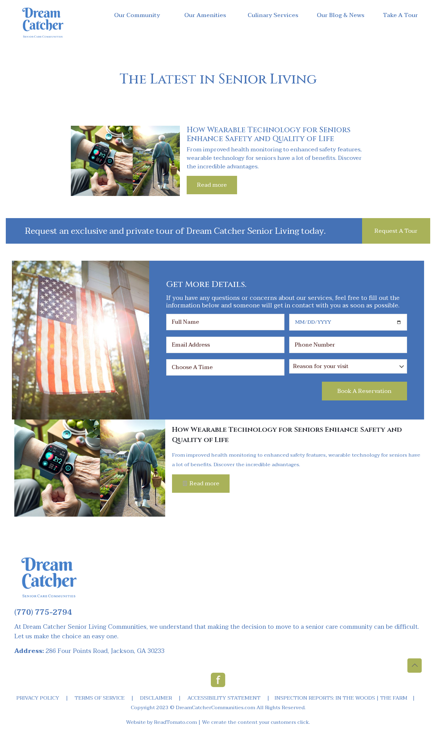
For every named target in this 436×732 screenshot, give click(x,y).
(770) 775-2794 (43, 612)
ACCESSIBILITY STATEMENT (224, 697)
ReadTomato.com (175, 722)
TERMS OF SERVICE (100, 697)
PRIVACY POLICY (37, 697)
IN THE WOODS (355, 697)
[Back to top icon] (414, 665)
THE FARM (393, 697)
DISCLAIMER (156, 697)
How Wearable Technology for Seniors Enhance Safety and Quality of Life (269, 134)
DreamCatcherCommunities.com (215, 707)
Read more (212, 185)
